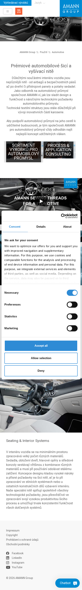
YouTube (17, 567)
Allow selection (41, 358)
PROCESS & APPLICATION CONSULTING (58, 150)
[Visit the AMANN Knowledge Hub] (18, 11)
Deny (41, 370)
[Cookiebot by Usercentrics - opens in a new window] (61, 216)
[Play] (41, 201)
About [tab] (67, 226)
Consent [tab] (14, 226)
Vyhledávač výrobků (16, 3)
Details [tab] (41, 226)
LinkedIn (17, 558)
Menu (7, 11)
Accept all (41, 345)
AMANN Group (27, 52)
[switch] (72, 305)
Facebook (17, 553)
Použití (43, 52)
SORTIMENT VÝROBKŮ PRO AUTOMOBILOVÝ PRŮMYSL (23, 151)
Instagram (18, 563)
